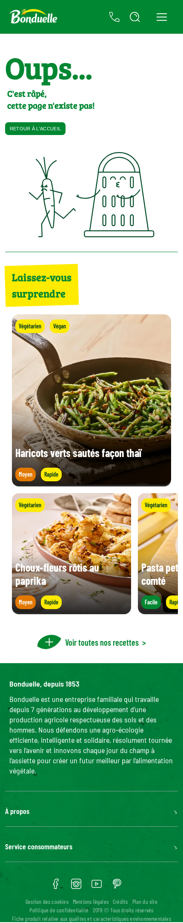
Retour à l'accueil (35, 128)
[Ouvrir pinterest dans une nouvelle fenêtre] (117, 887)
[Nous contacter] (114, 17)
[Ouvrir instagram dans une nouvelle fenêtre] (76, 887)
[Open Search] (135, 17)
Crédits (120, 901)
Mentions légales (91, 901)
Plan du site (144, 901)
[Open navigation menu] (161, 17)
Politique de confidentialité (59, 910)
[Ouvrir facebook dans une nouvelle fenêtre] (56, 887)
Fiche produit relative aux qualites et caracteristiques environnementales (91, 918)
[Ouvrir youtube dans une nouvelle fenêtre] (97, 887)
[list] (91, 553)
